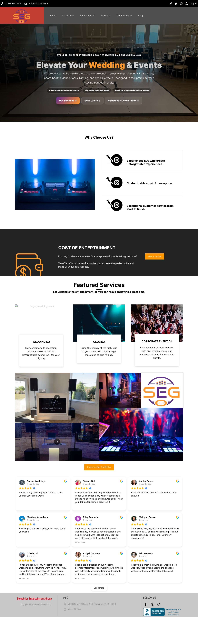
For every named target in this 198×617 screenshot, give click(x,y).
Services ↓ (68, 15)
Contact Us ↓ (124, 15)
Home (53, 15)
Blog (140, 15)
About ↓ (106, 15)
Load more (99, 588)
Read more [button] (80, 542)
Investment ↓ (87, 15)
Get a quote (154, 256)
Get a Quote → (92, 100)
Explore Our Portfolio (99, 467)
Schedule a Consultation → (123, 100)
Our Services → (68, 100)
